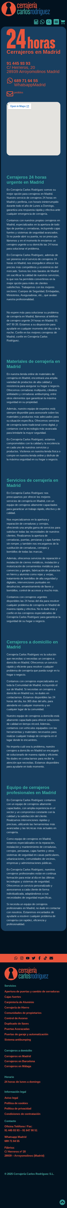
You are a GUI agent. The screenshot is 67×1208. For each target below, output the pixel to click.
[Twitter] (33, 958)
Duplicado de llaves (16, 1023)
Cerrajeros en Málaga (17, 1066)
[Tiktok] (45, 958)
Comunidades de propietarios (22, 1012)
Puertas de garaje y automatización (26, 1034)
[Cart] (62, 21)
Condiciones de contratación (22, 1113)
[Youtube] (27, 958)
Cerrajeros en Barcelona (19, 1061)
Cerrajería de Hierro (16, 1007)
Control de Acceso (16, 1018)
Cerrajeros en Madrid (17, 1056)
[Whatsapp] (16, 958)
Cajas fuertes (12, 996)
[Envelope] (51, 958)
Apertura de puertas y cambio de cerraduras (31, 991)
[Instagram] (22, 958)
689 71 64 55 (26, 80)
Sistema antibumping (17, 1039)
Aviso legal (11, 1097)
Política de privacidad (17, 1108)
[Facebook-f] (39, 958)
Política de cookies (16, 1103)
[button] (49, 22)
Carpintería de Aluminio (19, 1002)
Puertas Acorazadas (16, 1028)
